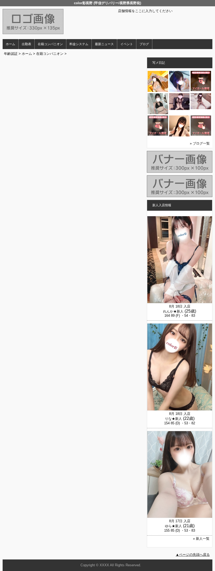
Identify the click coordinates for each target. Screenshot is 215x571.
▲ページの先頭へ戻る (193, 555)
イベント (126, 44)
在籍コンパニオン (50, 44)
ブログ (144, 44)
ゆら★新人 (173, 526)
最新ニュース (104, 44)
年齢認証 (11, 54)
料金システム (78, 44)
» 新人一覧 (201, 539)
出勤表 (26, 44)
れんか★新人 (173, 311)
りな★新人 (173, 419)
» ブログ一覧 (200, 143)
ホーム (10, 44)
